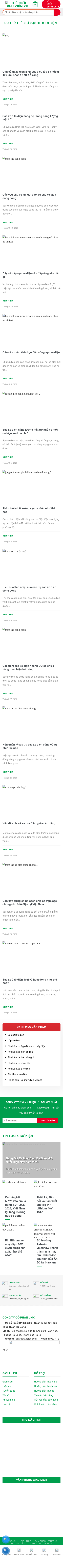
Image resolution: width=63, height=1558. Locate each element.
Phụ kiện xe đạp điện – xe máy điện (27, 1046)
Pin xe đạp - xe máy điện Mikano (25, 1079)
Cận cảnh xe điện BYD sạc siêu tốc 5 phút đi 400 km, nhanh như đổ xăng (31, 73)
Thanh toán (34, 1543)
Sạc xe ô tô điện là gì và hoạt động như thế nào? (30, 981)
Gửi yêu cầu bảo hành (46, 1399)
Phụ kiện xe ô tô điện (19, 1068)
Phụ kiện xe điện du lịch (20, 1051)
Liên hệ (6, 1404)
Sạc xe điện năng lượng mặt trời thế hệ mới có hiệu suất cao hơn (30, 431)
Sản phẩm (40, 1541)
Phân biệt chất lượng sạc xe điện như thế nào (29, 510)
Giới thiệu (8, 1381)
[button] (5, 4)
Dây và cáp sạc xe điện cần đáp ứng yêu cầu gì (31, 275)
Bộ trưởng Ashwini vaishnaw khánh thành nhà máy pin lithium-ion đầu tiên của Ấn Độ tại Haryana (47, 1251)
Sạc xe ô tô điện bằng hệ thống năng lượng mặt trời (30, 117)
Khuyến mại (9, 1399)
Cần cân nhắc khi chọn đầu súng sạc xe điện (31, 352)
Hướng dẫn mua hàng (45, 1381)
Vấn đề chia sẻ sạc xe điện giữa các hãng (29, 823)
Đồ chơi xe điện (16, 1034)
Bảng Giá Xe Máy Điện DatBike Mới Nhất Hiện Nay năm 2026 (29, 1160)
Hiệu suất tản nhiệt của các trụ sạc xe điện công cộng (29, 588)
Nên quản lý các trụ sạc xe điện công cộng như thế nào (30, 746)
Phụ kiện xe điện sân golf (21, 1057)
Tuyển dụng (9, 1390)
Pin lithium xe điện (17, 1074)
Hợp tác (7, 1386)
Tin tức (6, 1395)
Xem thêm (8, 99)
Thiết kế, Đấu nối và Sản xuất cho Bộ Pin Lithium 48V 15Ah (47, 1204)
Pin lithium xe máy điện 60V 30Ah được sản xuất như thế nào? (15, 1247)
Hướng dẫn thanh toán (46, 1386)
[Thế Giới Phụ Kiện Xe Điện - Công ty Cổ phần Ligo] (17, 4)
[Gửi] (57, 12)
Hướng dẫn (18, 1543)
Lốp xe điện (14, 1040)
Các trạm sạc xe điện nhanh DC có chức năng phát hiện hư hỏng (28, 667)
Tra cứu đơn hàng (43, 1395)
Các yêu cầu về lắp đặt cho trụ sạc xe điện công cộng (29, 196)
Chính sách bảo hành (45, 1404)
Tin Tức (52, 1541)
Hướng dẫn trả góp (44, 1390)
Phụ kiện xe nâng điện (19, 1063)
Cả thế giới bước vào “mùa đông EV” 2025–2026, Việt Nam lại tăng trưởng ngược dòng (15, 1206)
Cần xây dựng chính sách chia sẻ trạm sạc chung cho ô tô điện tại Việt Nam (30, 902)
